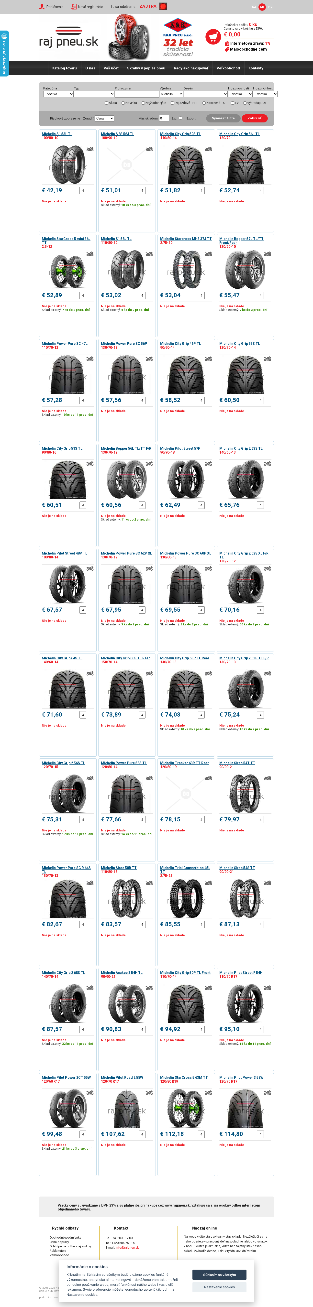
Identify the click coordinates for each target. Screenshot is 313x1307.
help (136, 88)
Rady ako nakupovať (191, 68)
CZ (254, 7)
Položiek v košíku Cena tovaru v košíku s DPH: (243, 26)
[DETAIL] (68, 164)
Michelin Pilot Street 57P (180, 448)
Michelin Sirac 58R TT (119, 868)
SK (262, 7)
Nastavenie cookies (219, 1287)
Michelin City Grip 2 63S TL (241, 448)
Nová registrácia (90, 7)
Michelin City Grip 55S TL (239, 344)
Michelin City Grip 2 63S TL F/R (244, 658)
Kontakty (255, 68)
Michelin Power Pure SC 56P (124, 344)
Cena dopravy (59, 1242)
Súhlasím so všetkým (219, 1275)
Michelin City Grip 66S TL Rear (125, 658)
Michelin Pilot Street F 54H (240, 973)
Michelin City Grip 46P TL (180, 344)
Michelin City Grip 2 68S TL (63, 973)
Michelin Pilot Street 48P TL (64, 553)
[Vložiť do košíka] (90, 190)
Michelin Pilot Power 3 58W (241, 1077)
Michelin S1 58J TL (116, 239)
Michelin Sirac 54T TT (237, 763)
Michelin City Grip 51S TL (62, 448)
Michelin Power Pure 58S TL (124, 763)
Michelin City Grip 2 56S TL (63, 763)
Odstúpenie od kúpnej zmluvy (70, 1246)
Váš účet (111, 68)
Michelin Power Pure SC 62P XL (126, 553)
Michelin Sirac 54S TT (237, 868)
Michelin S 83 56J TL (117, 134)
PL (270, 7)
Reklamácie (58, 1251)
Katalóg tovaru (64, 68)
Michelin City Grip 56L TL (239, 134)
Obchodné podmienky (65, 1237)
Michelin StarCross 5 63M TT (184, 1077)
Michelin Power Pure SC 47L (65, 344)
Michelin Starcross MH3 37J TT (186, 239)
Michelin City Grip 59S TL (180, 134)
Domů (43, 68)
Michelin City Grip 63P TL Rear (184, 658)
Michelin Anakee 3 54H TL (122, 973)
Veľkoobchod (228, 68)
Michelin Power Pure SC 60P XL (185, 553)
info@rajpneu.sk (127, 1247)
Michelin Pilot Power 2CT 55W (66, 1077)
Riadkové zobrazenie (65, 118)
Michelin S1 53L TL (57, 134)
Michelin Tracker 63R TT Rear (184, 763)
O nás (90, 68)
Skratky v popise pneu (146, 68)
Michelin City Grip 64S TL (62, 658)
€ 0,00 (232, 34)
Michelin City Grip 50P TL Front (185, 973)
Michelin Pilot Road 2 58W (122, 1077)
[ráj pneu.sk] (71, 36)
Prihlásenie (55, 7)
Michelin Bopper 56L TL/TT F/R (126, 448)
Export (191, 118)
